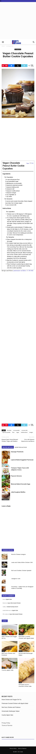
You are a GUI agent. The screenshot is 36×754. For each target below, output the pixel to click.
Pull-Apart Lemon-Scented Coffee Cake (25, 685)
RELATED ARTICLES (8, 447)
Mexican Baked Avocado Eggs (20, 484)
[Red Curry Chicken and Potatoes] (9, 646)
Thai (3, 651)
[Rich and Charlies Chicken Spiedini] (4, 573)
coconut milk (24, 430)
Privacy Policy (6, 723)
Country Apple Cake (7, 670)
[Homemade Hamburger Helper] (26, 646)
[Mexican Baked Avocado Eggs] (6, 489)
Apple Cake (9, 599)
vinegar (31, 432)
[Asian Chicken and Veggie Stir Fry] (9, 629)
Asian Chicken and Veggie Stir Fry (11, 699)
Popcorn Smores (16, 476)
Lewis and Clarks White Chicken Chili (21, 562)
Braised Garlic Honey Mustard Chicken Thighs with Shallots (10, 440)
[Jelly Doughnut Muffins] (6, 495)
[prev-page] (3, 500)
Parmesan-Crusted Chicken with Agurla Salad (26, 637)
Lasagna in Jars (15, 578)
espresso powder (6, 432)
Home (3, 46)
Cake (3, 668)
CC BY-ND (30, 270)
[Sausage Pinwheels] (6, 456)
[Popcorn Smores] (6, 480)
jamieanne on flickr (19, 270)
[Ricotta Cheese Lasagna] (4, 557)
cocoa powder (16, 430)
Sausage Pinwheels (17, 452)
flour (13, 432)
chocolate (9, 430)
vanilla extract (24, 432)
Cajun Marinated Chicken (14, 603)
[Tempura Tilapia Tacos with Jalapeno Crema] (6, 472)
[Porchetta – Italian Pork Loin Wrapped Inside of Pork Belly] (4, 589)
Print (32, 163)
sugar (17, 432)
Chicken (4, 634)
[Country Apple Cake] (9, 663)
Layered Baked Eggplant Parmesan (22, 460)
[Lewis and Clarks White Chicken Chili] (4, 564)
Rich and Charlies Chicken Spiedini (21, 570)
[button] (3, 42)
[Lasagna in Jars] (4, 581)
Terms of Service (7, 725)
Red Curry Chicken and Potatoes (11, 707)
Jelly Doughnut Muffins (18, 492)
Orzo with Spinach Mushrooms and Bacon (27, 440)
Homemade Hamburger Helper (11, 711)
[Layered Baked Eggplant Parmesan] (6, 464)
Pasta (20, 651)
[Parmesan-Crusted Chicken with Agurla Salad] (26, 629)
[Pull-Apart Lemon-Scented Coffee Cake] (26, 670)
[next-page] (5, 500)
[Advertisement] (18, 21)
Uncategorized (9, 46)
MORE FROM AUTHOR (21, 447)
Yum (27, 163)
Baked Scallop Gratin (12, 606)
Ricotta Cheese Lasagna (18, 554)
